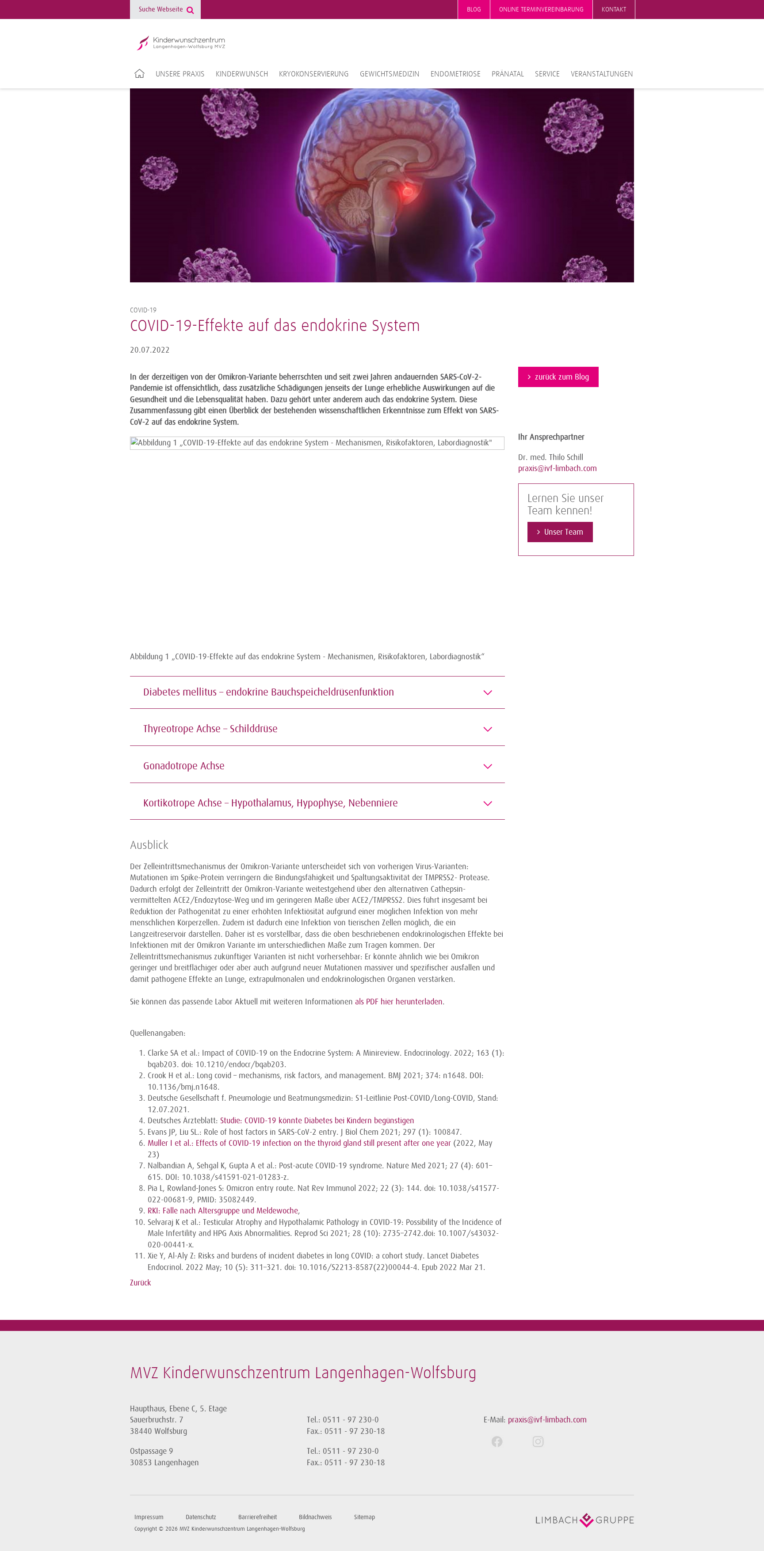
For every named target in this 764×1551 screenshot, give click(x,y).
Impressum (149, 1517)
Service (547, 74)
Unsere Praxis (180, 74)
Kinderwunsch (242, 74)
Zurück (140, 1282)
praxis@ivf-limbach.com (557, 468)
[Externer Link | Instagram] (545, 1441)
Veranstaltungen (602, 74)
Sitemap (364, 1517)
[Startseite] (181, 42)
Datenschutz (201, 1517)
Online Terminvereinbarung (541, 9)
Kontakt (614, 9)
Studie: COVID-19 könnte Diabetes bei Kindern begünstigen (317, 1120)
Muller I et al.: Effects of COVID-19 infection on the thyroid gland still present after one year (299, 1143)
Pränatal (508, 74)
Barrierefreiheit (257, 1517)
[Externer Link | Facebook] (504, 1441)
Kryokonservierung (314, 74)
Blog (474, 9)
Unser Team (563, 532)
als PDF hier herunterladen (399, 1001)
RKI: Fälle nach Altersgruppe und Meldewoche (223, 1210)
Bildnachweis (315, 1517)
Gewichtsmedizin (390, 74)
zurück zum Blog (562, 377)
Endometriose (456, 74)
